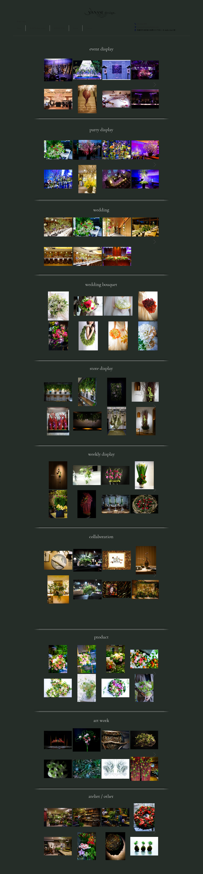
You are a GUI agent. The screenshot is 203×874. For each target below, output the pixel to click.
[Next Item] (154, 84)
